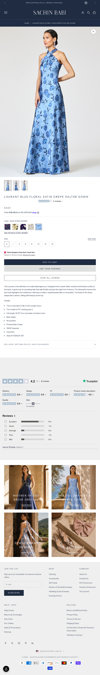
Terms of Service (74, 619)
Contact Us (83, 578)
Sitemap (7, 632)
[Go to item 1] (7, 185)
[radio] (6, 244)
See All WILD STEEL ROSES (16, 232)
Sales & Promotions (12, 627)
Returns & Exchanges (13, 615)
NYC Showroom (85, 583)
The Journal (84, 591)
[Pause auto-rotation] (86, 2)
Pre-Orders (9, 623)
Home (27, 23)
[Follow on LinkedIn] (32, 643)
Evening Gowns (55, 596)
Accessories (54, 578)
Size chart (92, 239)
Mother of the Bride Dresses (60, 587)
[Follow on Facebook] (5, 643)
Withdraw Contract (74, 635)
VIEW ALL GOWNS (50, 278)
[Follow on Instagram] (19, 643)
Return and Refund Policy (77, 610)
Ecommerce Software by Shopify (61, 657)
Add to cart (50, 262)
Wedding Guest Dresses (59, 591)
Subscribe (14, 593)
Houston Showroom (87, 587)
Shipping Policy (73, 623)
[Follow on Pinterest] (25, 643)
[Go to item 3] (24, 185)
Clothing (52, 574)
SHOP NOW (26, 505)
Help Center (9, 610)
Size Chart (8, 619)
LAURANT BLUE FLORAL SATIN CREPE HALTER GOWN (53, 23)
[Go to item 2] (16, 185)
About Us (83, 574)
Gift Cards (53, 583)
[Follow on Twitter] (12, 643)
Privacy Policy (72, 615)
